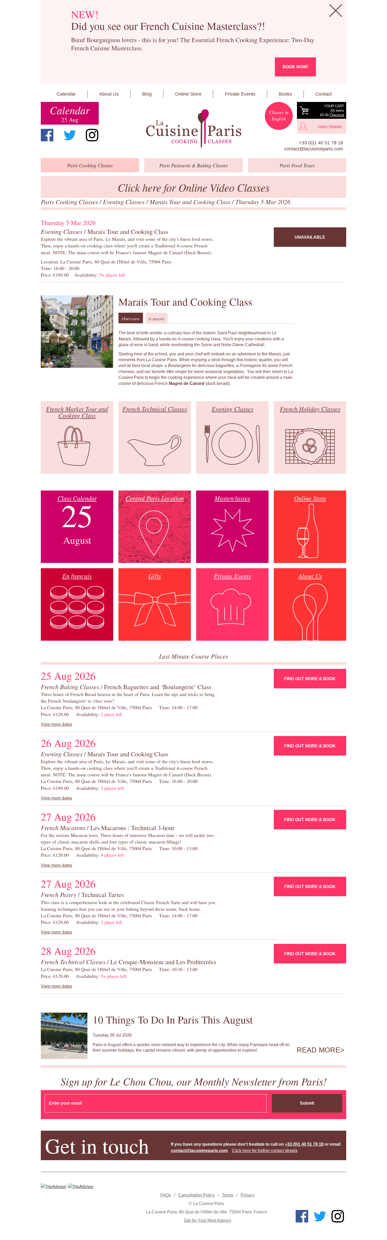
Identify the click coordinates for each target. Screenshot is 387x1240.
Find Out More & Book (310, 679)
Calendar (66, 94)
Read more (318, 1050)
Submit (307, 1103)
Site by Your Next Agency (207, 1220)
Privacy (248, 1195)
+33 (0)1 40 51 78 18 (321, 142)
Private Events (240, 94)
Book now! (295, 67)
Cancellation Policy (196, 1195)
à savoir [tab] (156, 318)
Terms (227, 1195)
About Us (109, 94)
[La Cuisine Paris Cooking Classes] (193, 128)
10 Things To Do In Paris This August (173, 1019)
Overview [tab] (131, 318)
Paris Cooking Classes (70, 201)
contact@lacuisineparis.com (313, 148)
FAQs (165, 1195)
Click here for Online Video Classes (194, 187)
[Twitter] (69, 135)
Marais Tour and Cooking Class (191, 201)
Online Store (188, 94)
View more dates (56, 724)
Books (285, 94)
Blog (147, 94)
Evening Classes (124, 201)
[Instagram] (92, 135)
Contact (323, 94)
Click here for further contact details (264, 1150)
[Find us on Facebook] (47, 135)
